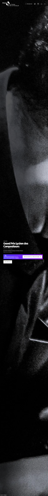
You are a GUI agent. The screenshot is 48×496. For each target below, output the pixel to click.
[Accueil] (10, 3)
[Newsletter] (38, 4)
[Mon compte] (41, 4)
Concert (5, 241)
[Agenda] (35, 4)
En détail (8, 261)
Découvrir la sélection (31, 256)
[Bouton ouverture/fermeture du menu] (45, 4)
